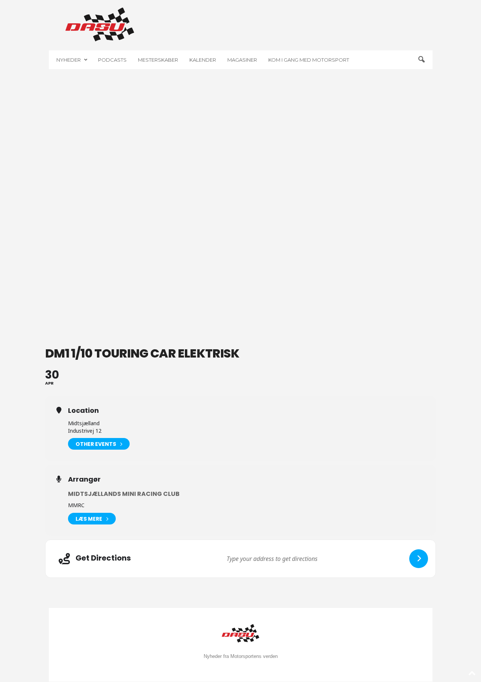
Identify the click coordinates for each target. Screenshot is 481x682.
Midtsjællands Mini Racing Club (124, 494)
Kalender (202, 60)
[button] (421, 60)
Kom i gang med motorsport (308, 60)
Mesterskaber (158, 60)
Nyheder (68, 60)
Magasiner (242, 60)
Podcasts (112, 60)
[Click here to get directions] (418, 558)
